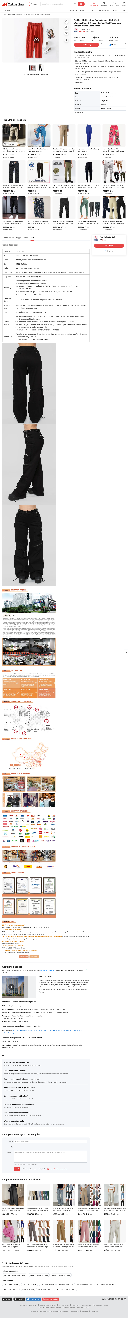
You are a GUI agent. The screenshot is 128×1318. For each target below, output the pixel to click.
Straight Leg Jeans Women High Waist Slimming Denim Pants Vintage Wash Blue (63, 1210)
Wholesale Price (76, 1305)
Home (4, 14)
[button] (75, 4)
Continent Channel (87, 1305)
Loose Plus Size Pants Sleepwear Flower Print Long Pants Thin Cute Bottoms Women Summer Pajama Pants (38, 222)
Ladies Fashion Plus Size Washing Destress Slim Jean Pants (38, 150)
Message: (10, 1152)
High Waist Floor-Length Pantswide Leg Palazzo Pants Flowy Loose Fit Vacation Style (115, 1210)
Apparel (14, 1033)
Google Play (19, 1299)
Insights (106, 1305)
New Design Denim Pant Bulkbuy (66, 1289)
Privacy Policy (94, 1311)
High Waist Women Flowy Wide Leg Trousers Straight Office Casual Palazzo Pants (13, 1210)
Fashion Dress (7, 1033)
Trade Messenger (33, 1299)
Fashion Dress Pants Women (61, 1275)
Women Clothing (66, 1030)
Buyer (82, 10)
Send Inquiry (86, 45)
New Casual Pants (28, 1289)
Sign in (124, 5)
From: (11, 1142)
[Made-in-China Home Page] (13, 4)
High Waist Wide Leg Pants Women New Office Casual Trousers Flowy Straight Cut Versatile (89, 1210)
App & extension (103, 10)
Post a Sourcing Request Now (57, 1169)
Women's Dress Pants (43, 14)
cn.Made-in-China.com (83, 1307)
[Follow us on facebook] (110, 1299)
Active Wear (38, 1030)
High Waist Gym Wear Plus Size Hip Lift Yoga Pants (88, 150)
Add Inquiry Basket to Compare (37, 74)
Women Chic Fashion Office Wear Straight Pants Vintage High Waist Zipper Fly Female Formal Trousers (38, 1210)
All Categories (9, 10)
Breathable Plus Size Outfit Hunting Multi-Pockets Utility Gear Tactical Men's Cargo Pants (13, 186)
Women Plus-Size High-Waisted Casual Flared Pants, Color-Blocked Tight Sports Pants (113, 222)
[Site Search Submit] (81, 4)
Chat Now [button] (114, 45)
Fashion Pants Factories (65, 1284)
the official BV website (47, 970)
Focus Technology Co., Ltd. (50, 1311)
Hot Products (23, 1305)
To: (12, 1147)
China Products (33, 1305)
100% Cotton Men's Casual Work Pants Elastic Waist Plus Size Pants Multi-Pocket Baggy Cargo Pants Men (13, 150)
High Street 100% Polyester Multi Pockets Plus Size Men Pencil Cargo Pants (113, 186)
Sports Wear (29, 1030)
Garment (16, 1030)
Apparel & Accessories (15, 14)
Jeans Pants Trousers (44, 1289)
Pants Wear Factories (47, 1284)
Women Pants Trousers (11, 1289)
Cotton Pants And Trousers (105, 1284)
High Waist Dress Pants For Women (15, 1275)
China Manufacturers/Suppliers (48, 1305)
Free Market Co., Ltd (85, 29)
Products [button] (34, 4)
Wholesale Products (64, 1305)
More (4, 1293)
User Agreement (75, 1311)
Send (17, 1169)
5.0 (103, 240)
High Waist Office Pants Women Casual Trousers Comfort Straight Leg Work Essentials (37, 1247)
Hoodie (22, 1030)
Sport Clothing (47, 1030)
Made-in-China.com (55, 1307)
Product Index (98, 1305)
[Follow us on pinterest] (122, 1299)
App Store (7, 1299)
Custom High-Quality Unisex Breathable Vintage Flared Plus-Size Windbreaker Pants (113, 150)
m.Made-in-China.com (69, 1307)
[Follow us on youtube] (119, 1299)
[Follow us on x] (113, 1299)
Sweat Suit (56, 1030)
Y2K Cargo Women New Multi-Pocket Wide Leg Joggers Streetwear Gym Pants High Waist (12, 1247)
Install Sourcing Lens (51, 1299)
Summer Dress (77, 1030)
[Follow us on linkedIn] (125, 1299)
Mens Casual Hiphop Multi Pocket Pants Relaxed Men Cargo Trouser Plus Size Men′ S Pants (63, 222)
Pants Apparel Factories (11, 1284)
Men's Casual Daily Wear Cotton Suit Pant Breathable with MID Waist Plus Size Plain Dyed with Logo (63, 150)
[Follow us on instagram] (116, 1299)
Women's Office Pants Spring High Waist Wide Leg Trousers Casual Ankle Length (88, 1247)
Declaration (85, 1311)
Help (91, 10)
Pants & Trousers (29, 14)
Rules (124, 10)
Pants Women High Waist (85, 1284)
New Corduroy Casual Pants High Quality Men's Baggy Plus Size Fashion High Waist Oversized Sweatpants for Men (12, 222)
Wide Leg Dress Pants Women (39, 1275)
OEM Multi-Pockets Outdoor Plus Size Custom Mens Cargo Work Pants (39, 186)
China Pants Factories (29, 1284)
